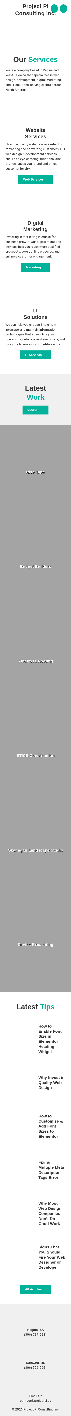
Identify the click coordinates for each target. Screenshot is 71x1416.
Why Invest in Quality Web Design (51, 1082)
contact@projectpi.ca (35, 1401)
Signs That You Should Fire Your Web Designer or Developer (51, 1257)
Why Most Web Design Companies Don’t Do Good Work (50, 1213)
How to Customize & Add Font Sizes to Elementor (50, 1126)
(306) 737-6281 (35, 1334)
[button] (54, 8)
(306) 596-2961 (35, 1367)
